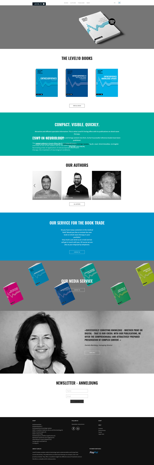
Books (66, 3)
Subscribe (77, 401)
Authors (73, 3)
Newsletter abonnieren (78, 424)
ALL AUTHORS (77, 204)
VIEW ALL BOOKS (77, 105)
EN (119, 3)
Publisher (81, 3)
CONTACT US (77, 252)
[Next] (119, 185)
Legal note (101, 434)
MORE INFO (92, 352)
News (88, 3)
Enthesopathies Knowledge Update (76, 144)
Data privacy (102, 430)
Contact (100, 428)
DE (114, 3)
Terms (100, 432)
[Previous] (34, 185)
